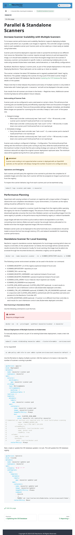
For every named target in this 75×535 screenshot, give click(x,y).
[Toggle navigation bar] (5, 5)
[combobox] (64, 5)
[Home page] (6, 11)
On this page (9, 19)
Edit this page (11, 508)
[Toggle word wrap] (65, 255)
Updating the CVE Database (50, 78)
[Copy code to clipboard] (68, 187)
